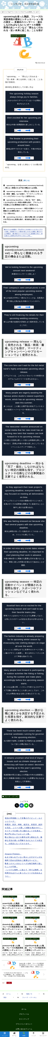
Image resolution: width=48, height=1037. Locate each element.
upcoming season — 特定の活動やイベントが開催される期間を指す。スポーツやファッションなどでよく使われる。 (23, 211)
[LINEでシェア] (26, 805)
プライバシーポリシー (24, 1024)
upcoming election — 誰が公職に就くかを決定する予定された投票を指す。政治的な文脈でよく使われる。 (23, 219)
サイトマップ (24, 1019)
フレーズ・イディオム (11, 796)
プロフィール (24, 1014)
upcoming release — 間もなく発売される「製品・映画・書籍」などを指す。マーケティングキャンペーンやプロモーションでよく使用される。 (23, 193)
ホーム (24, 1009)
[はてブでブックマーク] (21, 805)
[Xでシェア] (17, 805)
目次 (20, 180)
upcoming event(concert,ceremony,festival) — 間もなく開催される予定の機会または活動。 (23, 187)
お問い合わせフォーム (24, 1029)
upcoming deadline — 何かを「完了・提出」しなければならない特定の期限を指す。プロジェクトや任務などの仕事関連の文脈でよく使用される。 (23, 202)
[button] (31, 805)
